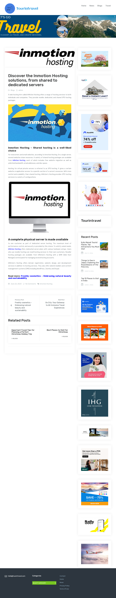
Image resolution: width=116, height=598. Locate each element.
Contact (62, 576)
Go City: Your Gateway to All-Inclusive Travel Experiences (54, 305)
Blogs (99, 6)
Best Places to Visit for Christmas (57, 331)
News (91, 6)
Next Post (61, 300)
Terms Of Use (64, 589)
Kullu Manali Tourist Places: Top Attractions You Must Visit (90, 245)
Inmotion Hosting (46, 284)
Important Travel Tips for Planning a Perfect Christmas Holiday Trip (23, 332)
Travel (108, 6)
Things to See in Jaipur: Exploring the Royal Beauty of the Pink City (90, 263)
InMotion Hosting (19, 160)
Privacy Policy (64, 586)
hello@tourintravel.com (16, 576)
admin (20, 90)
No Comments (30, 284)
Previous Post (19, 300)
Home (83, 6)
